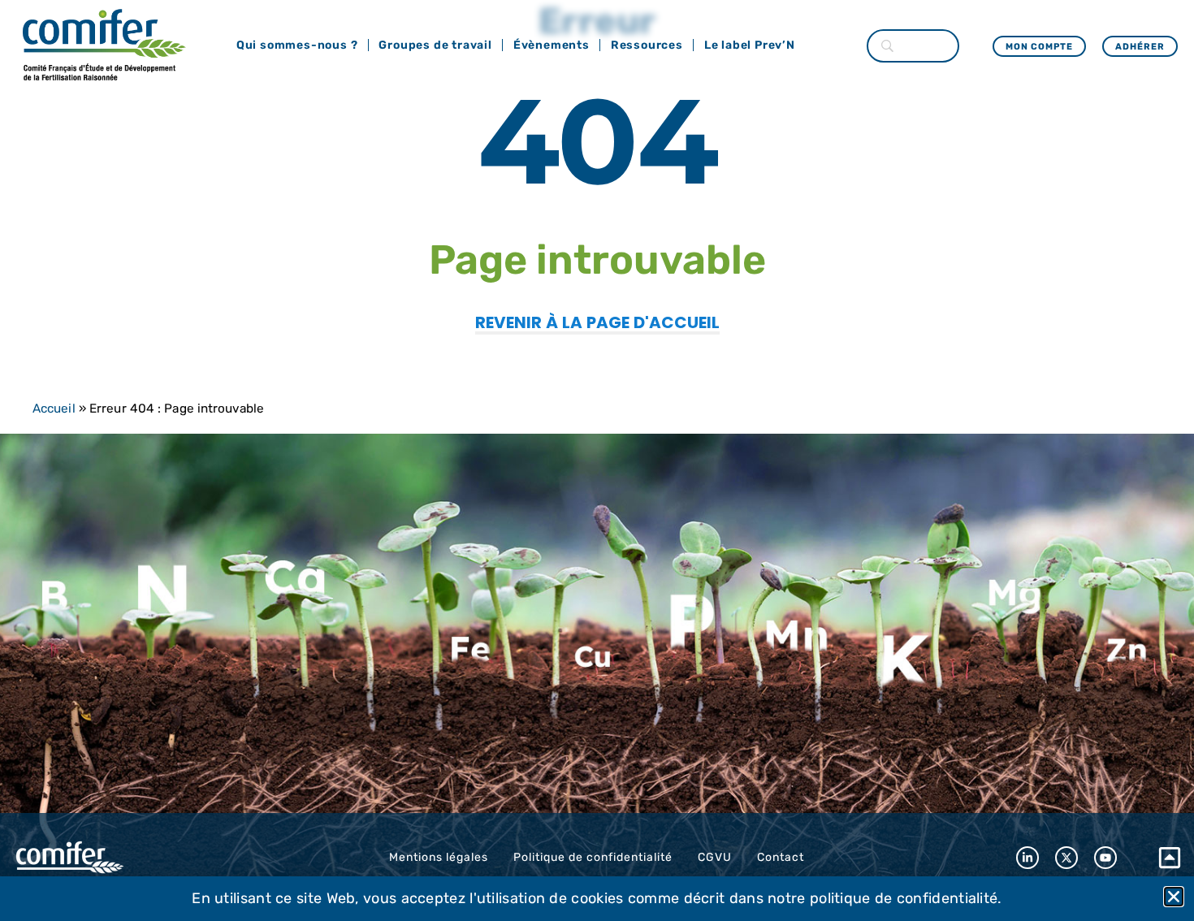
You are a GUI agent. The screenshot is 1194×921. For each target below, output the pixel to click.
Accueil (54, 408)
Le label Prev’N (749, 45)
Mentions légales (438, 857)
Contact (780, 857)
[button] (1174, 897)
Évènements (551, 45)
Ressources (647, 45)
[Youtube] (1105, 857)
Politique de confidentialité (593, 857)
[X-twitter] (1066, 857)
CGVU (715, 857)
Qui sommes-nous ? (297, 45)
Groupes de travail (435, 45)
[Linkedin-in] (1027, 857)
